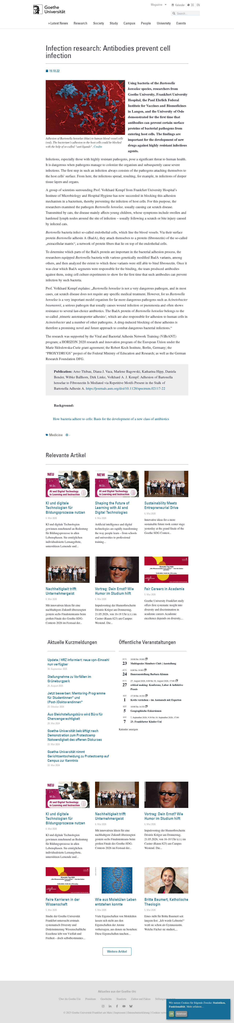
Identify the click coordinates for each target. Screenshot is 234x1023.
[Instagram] (103, 1006)
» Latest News (58, 23)
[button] (117, 951)
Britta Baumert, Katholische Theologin (166, 901)
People (146, 23)
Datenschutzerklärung (138, 1012)
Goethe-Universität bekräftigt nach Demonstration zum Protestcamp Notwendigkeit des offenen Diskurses (75, 735)
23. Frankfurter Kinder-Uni (146, 721)
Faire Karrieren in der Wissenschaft (63, 901)
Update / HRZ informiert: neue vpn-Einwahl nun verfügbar (78, 662)
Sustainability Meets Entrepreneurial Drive (161, 505)
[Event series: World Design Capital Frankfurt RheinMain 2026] (176, 680)
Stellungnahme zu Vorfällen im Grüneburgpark (69, 678)
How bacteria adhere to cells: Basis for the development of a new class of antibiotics (111, 418)
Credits (98, 146)
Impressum (119, 1012)
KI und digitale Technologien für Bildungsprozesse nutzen (65, 508)
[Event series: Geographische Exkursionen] (146, 706)
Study (114, 23)
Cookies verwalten (161, 1012)
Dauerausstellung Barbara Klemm (149, 674)
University (164, 23)
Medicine (56, 435)
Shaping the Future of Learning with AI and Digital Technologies (112, 508)
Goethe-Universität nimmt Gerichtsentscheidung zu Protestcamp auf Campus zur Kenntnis (78, 756)
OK (171, 1013)
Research (80, 23)
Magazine (156, 4)
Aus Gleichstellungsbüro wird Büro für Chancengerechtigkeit (75, 716)
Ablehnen (181, 1013)
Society (98, 23)
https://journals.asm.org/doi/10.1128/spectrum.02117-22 (125, 388)
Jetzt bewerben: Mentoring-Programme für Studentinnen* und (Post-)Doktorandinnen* (76, 697)
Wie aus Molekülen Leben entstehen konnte (115, 901)
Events (181, 23)
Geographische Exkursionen (146, 711)
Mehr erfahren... (195, 1006)
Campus (129, 23)
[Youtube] (123, 1006)
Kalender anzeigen (128, 729)
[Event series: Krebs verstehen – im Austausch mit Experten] (146, 695)
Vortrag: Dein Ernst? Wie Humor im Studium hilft (114, 591)
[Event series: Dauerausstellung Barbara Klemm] (145, 670)
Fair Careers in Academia (164, 588)
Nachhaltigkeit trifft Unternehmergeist (61, 591)
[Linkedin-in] (110, 1006)
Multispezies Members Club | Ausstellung (153, 663)
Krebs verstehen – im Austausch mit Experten (156, 700)
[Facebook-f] (117, 1006)
